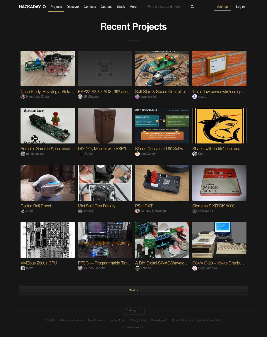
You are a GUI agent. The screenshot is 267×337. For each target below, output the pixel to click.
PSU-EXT (143, 206)
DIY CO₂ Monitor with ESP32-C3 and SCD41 (117, 148)
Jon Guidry (148, 153)
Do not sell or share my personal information (197, 320)
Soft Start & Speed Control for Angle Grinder (173, 91)
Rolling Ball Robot (36, 206)
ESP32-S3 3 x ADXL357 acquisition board (114, 91)
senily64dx (205, 210)
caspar (202, 96)
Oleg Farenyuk (208, 268)
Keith (201, 153)
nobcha (146, 268)
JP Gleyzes (91, 96)
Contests (90, 6)
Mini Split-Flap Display (96, 206)
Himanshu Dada (37, 96)
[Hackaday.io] (32, 6)
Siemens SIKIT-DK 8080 (213, 206)
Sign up (222, 6)
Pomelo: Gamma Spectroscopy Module (54, 148)
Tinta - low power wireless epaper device (226, 91)
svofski (88, 210)
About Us (50, 320)
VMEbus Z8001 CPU (39, 263)
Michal (88, 153)
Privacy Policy (138, 320)
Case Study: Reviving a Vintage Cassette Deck (61, 91)
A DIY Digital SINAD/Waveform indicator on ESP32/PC (182, 263)
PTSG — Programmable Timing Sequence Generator (123, 263)
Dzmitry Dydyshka (153, 210)
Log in (240, 6)
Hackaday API (159, 320)
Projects (56, 6)
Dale (29, 210)
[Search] (192, 7)
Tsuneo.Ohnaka (94, 268)
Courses (106, 6)
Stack (121, 6)
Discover (73, 6)
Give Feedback (96, 320)
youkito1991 (149, 96)
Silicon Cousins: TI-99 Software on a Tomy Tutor (176, 148)
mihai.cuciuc (35, 153)
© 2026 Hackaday (133, 327)
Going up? (134, 310)
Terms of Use (117, 320)
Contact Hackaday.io (71, 320)
